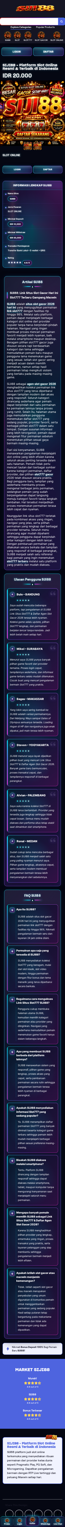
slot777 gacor (43, 474)
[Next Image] (62, 113)
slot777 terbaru (17, 561)
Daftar (48, 51)
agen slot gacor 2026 (41, 384)
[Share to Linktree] (29, 1513)
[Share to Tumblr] (58, 1513)
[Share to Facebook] (19, 1513)
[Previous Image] (3, 113)
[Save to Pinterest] (38, 1513)
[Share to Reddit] (48, 1513)
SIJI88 (11, 304)
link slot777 (15, 311)
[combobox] (29, 21)
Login (17, 51)
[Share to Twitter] (9, 1513)
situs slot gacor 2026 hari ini (31, 305)
